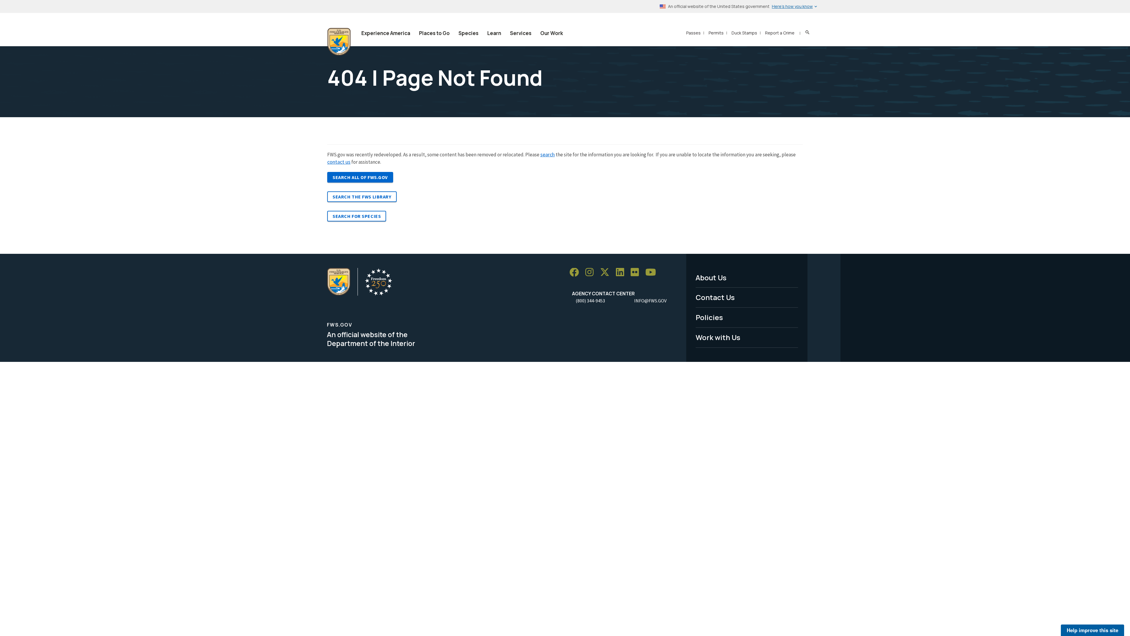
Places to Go (434, 33)
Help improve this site (1092, 630)
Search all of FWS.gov (360, 177)
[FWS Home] (339, 42)
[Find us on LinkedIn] (622, 272)
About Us (711, 277)
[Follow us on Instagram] (591, 272)
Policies (709, 317)
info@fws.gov (650, 301)
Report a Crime (780, 33)
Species (468, 33)
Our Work (551, 33)
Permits (716, 33)
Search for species (357, 216)
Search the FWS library (362, 197)
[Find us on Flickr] (637, 272)
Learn (494, 33)
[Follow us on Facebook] (576, 272)
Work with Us (718, 337)
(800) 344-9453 (590, 301)
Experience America (385, 33)
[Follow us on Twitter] (607, 272)
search (547, 154)
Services (520, 33)
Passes (693, 33)
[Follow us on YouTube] (652, 272)
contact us (338, 161)
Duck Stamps (744, 33)
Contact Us (715, 297)
